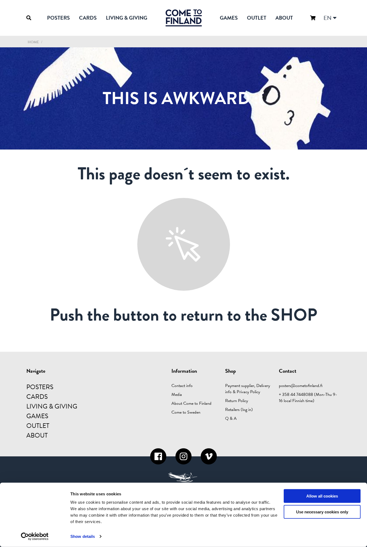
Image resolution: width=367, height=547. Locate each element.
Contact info (182, 385)
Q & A (231, 418)
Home (33, 42)
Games (229, 18)
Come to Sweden (185, 412)
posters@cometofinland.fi (300, 385)
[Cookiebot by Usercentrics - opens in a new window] (34, 536)
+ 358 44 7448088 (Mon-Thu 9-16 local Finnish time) (308, 397)
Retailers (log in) (239, 409)
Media (176, 394)
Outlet (256, 18)
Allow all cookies (322, 496)
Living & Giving (126, 18)
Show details (82, 536)
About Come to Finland (191, 403)
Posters (58, 18)
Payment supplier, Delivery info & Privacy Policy (247, 388)
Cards (88, 18)
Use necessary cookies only (322, 512)
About (284, 18)
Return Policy (236, 400)
